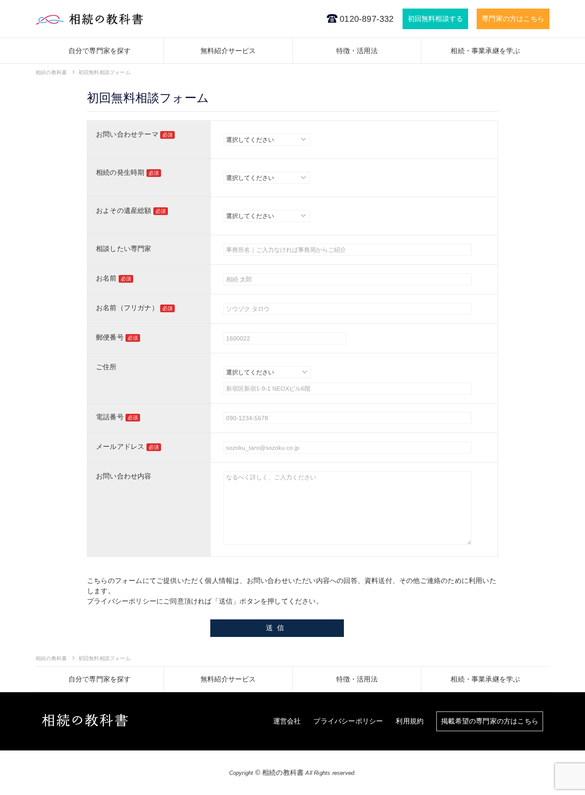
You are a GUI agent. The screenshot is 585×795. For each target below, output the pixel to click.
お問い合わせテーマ (134, 134)
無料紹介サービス (228, 50)
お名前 (113, 278)
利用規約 (410, 721)
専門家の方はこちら (513, 18)
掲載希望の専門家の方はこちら (489, 721)
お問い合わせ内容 (124, 476)
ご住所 (106, 367)
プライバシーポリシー (121, 601)
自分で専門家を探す (100, 50)
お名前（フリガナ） (134, 307)
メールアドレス (127, 446)
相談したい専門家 (124, 248)
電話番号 (117, 417)
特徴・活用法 (357, 50)
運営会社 (287, 721)
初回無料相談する (435, 18)
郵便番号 (117, 337)
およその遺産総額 (131, 210)
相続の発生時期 (127, 172)
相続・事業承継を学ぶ (485, 50)
